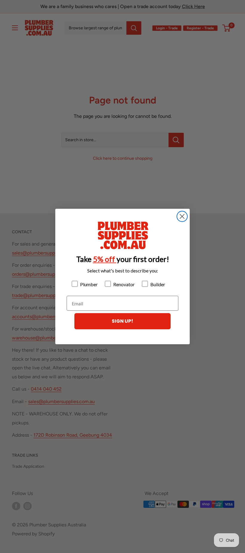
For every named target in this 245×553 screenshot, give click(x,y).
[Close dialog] (182, 216)
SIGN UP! (122, 321)
